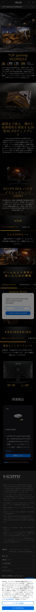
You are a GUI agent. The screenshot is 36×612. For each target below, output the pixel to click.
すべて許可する (18, 608)
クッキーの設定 (18, 603)
